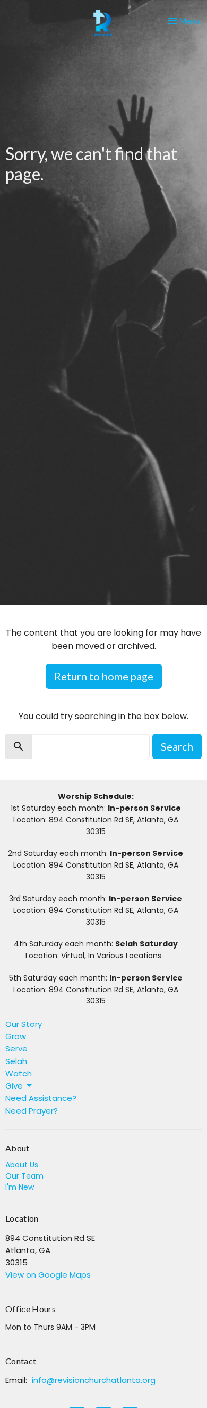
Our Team (24, 1176)
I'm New (19, 1187)
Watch (18, 1073)
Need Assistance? (40, 1098)
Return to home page (103, 676)
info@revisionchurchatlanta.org (94, 1380)
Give (14, 1085)
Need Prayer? (31, 1110)
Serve (16, 1048)
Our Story (23, 1024)
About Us (21, 1164)
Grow (15, 1036)
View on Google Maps (48, 1274)
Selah (16, 1061)
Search (177, 746)
